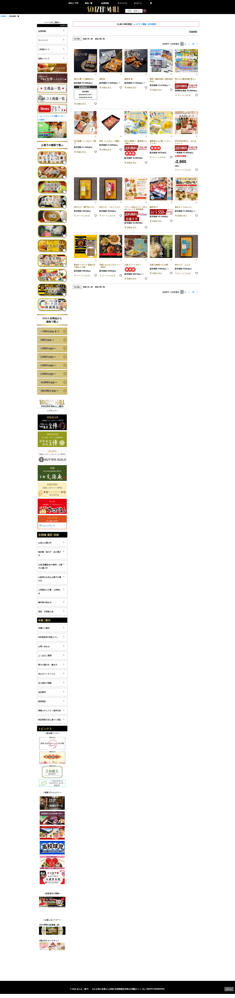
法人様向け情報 (45, 682)
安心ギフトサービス (46, 673)
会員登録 (105, 3)
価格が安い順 (88, 39)
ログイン (64, 25)
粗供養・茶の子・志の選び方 (49, 553)
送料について (44, 58)
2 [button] (185, 43)
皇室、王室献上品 (45, 611)
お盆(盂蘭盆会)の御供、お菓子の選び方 (50, 566)
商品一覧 (88, 3)
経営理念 (42, 701)
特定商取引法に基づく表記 (49, 719)
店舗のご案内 (44, 628)
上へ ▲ (229, 989)
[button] (197, 44)
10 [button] (193, 43)
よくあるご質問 (45, 655)
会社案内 (42, 692)
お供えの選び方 (45, 542)
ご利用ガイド (44, 49)
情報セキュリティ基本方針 (49, 710)
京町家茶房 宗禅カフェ (48, 637)
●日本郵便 (151, 24)
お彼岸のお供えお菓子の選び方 (49, 579)
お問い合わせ (44, 646)
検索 (145, 11)
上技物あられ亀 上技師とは (49, 591)
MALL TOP (73, 3)
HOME (3, 16)
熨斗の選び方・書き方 (47, 664)
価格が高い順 (100, 39)
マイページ (122, 3)
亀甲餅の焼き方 (45, 602)
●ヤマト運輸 (141, 24)
